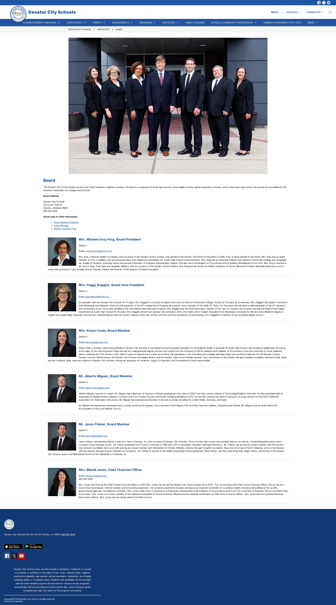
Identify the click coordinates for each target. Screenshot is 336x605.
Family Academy (195, 22)
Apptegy (19, 601)
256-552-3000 (68, 534)
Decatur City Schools (80, 29)
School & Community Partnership (232, 22)
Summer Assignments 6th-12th (282, 22)
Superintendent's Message (39, 22)
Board (119, 29)
